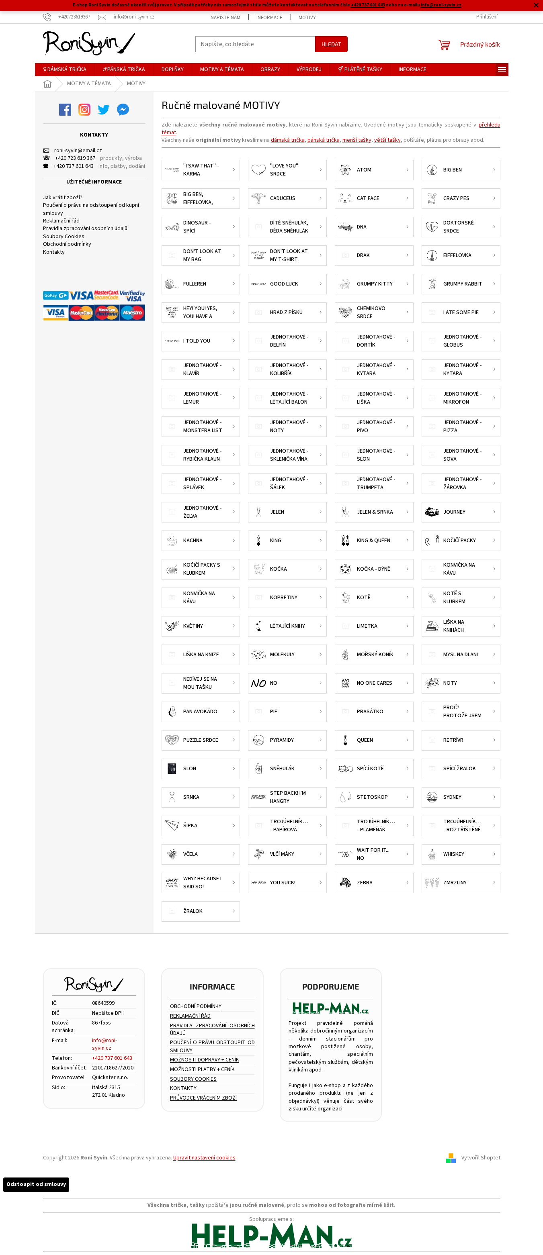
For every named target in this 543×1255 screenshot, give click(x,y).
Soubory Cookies (63, 237)
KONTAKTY (183, 1088)
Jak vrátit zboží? (62, 198)
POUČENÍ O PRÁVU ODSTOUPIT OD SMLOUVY (212, 1046)
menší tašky (356, 140)
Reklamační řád (61, 221)
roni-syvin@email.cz (72, 151)
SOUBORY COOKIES (193, 1079)
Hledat (331, 44)
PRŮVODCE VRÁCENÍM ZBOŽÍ (203, 1098)
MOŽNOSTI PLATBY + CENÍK (202, 1069)
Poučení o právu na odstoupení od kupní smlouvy (91, 209)
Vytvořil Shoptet (480, 1158)
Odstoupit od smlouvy (36, 1184)
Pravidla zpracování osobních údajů (85, 229)
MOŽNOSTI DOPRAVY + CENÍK (204, 1060)
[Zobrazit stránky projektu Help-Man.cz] (331, 1008)
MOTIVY (307, 17)
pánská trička (323, 140)
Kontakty (54, 252)
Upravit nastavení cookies (204, 1158)
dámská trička (288, 140)
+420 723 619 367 (69, 158)
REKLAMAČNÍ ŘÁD (190, 1016)
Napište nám (225, 17)
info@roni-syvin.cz (441, 5)
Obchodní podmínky (67, 244)
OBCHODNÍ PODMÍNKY (195, 1006)
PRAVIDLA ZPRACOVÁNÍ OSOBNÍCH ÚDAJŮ (212, 1029)
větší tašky (387, 140)
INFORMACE (269, 17)
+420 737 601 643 (368, 5)
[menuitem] (64, 69)
